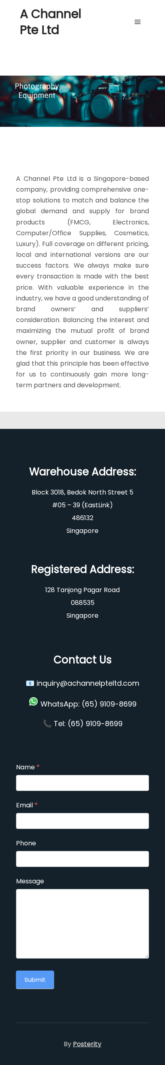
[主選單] (138, 22)
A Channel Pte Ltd (50, 21)
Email (27, 805)
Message (30, 881)
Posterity (87, 1044)
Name (28, 767)
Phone (26, 843)
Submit (35, 979)
